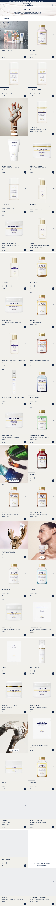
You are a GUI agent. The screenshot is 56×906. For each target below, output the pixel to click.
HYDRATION (41, 461)
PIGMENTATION (41, 447)
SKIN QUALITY (41, 465)
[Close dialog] (53, 436)
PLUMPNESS (41, 454)
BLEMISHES (41, 458)
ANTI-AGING (41, 451)
